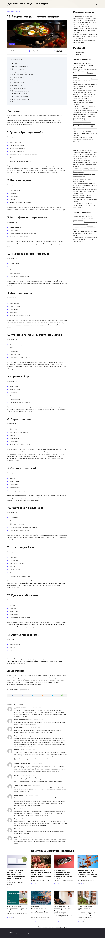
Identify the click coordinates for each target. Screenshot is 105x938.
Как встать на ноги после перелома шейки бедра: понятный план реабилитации (85, 191)
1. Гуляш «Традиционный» (21, 66)
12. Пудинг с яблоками (20, 96)
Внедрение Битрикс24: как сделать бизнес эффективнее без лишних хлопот (84, 205)
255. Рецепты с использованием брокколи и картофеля (84, 139)
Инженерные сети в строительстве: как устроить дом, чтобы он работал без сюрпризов (85, 36)
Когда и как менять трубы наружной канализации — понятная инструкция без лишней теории (86, 911)
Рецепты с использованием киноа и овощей (85, 81)
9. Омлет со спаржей (19, 88)
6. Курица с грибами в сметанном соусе (26, 80)
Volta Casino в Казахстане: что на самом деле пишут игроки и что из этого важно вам (85, 185)
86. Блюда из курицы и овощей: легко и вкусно (85, 128)
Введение (15, 63)
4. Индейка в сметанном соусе (22, 74)
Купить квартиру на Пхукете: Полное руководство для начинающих (84, 116)
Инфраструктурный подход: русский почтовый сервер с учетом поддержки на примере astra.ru (85, 18)
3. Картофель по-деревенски (22, 72)
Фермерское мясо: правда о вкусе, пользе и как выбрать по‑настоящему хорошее (85, 24)
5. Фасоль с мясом (18, 77)
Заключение (16, 102)
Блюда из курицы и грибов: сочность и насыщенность (83, 65)
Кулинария (80, 52)
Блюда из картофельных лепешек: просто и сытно (84, 75)
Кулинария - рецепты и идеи (27, 3)
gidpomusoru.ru (49, 927)
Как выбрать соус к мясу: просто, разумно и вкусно (17, 909)
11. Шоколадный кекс (19, 93)
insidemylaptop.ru (61, 927)
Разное (12, 44)
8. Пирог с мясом (18, 85)
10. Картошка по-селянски (21, 91)
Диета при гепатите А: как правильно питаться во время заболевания (84, 122)
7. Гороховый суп (18, 83)
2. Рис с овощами (18, 69)
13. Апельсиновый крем (20, 99)
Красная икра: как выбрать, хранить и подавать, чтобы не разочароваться (83, 180)
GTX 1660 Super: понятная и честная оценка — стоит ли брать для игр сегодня (85, 30)
